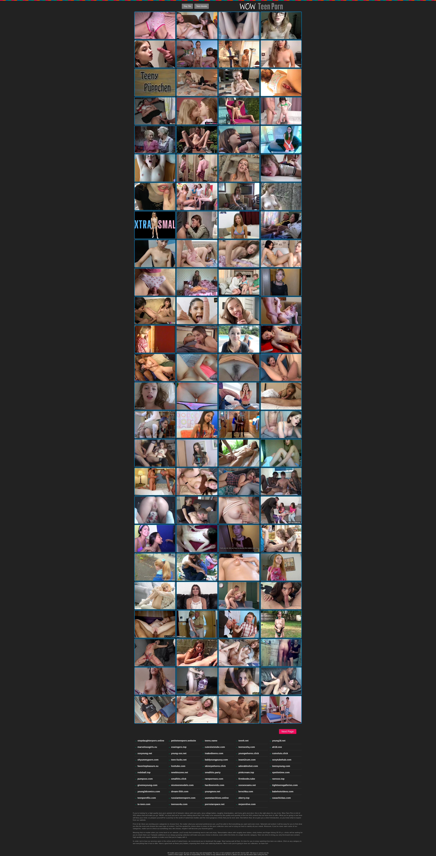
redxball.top (143, 772)
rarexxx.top (278, 779)
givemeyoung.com (147, 785)
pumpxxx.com (145, 779)
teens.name (211, 740)
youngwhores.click (248, 753)
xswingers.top (178, 747)
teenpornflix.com (146, 798)
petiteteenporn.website (183, 740)
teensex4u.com (179, 804)
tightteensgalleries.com (285, 785)
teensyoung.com (281, 766)
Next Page (287, 731)
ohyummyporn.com (148, 759)
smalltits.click (178, 779)
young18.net (278, 740)
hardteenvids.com (214, 785)
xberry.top (243, 798)
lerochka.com (245, 791)
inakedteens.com (214, 753)
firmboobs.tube (246, 779)
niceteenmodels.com (182, 785)
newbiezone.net (179, 772)
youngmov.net (212, 791)
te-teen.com (143, 804)
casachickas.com (281, 798)
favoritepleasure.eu (147, 766)
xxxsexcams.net (247, 785)
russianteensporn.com (183, 798)
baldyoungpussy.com (216, 759)
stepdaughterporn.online (150, 740)
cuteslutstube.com (215, 747)
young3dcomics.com (148, 791)
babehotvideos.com (282, 791)
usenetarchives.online (217, 798)
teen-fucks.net (179, 759)
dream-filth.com (179, 791)
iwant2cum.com (247, 759)
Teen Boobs (201, 6)
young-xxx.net (178, 753)
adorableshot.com (248, 766)
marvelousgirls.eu (147, 747)
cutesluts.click (280, 753)
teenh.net (243, 740)
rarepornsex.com (214, 779)
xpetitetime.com (281, 772)
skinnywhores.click (215, 766)
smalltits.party (212, 772)
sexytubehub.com (281, 759)
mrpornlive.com (247, 804)
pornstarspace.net (214, 804)
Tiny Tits (187, 6)
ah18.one (277, 747)
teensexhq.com (246, 747)
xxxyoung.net (144, 753)
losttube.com (178, 766)
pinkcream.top (246, 772)
